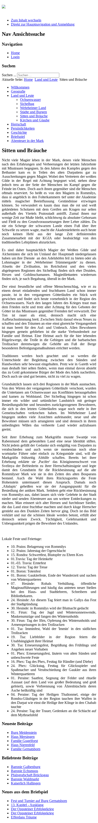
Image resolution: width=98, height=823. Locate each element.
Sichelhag (27, 104)
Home (15, 53)
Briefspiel (18, 136)
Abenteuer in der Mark (27, 141)
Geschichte (19, 132)
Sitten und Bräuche (34, 116)
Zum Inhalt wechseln (26, 20)
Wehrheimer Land (33, 108)
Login (15, 57)
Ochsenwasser (30, 100)
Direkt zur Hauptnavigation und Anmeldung (43, 24)
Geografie (18, 91)
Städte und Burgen (33, 112)
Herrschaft (18, 124)
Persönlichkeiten (23, 128)
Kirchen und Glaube (34, 120)
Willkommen (20, 87)
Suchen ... (9, 75)
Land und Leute (46, 79)
